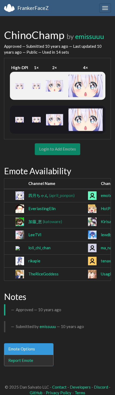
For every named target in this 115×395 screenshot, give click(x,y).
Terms (80, 392)
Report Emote (20, 360)
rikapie (34, 260)
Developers (80, 387)
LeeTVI (34, 234)
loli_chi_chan (39, 247)
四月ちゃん (51, 195)
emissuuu (89, 36)
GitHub (36, 392)
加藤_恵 (45, 221)
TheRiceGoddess (43, 273)
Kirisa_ (107, 221)
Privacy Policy (58, 392)
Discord (101, 387)
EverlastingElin (42, 208)
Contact (59, 387)
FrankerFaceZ (33, 8)
